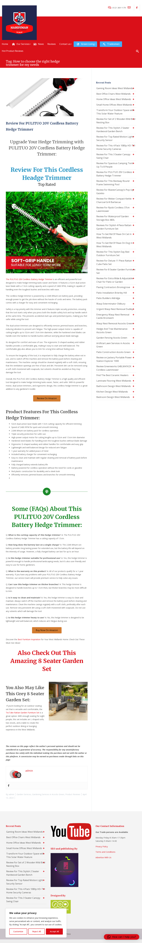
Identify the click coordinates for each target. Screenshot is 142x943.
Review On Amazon (47, 398)
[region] (36, 922)
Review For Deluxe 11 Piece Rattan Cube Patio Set (114, 262)
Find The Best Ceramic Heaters (112, 375)
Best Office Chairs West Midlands (113, 93)
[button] (121, 937)
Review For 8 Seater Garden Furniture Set (115, 271)
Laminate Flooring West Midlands (113, 380)
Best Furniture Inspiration (29, 639)
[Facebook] (8, 785)
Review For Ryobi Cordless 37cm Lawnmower (113, 209)
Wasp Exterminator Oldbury (110, 303)
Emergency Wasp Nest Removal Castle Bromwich (112, 316)
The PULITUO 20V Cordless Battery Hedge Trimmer (29, 279)
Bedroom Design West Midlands (113, 397)
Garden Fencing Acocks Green (111, 337)
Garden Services (24, 794)
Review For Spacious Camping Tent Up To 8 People (114, 165)
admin (11, 794)
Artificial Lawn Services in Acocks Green (113, 345)
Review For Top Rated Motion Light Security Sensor (114, 138)
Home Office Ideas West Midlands (113, 99)
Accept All (54, 931)
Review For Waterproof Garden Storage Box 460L (112, 218)
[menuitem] (5, 44)
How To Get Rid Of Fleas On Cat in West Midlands (113, 236)
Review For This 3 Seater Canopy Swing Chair (113, 156)
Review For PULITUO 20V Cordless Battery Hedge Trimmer (114, 174)
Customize (18, 931)
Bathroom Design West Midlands (113, 386)
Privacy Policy (102, 846)
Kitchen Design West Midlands (112, 391)
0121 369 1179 (119, 7)
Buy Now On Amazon (47, 630)
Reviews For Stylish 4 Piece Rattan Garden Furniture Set (113, 227)
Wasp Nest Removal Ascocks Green (114, 323)
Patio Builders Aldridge (108, 298)
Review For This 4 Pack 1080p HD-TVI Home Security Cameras (115, 147)
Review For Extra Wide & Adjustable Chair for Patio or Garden (114, 280)
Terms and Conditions (105, 852)
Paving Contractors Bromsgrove (113, 287)
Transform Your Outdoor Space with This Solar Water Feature (115, 112)
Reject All (36, 931)
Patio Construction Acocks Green (113, 352)
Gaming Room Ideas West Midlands (114, 88)
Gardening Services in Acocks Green (48, 794)
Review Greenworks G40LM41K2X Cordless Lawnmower (113, 368)
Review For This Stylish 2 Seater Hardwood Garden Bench (112, 129)
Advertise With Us (103, 857)
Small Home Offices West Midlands (114, 104)
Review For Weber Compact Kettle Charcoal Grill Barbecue (113, 200)
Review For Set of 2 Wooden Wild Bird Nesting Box (115, 120)
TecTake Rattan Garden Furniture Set (22, 712)
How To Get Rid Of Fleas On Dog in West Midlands (114, 244)
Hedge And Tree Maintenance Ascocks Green (111, 330)
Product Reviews (72, 794)
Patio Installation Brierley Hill (111, 292)
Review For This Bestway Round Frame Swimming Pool (112, 182)
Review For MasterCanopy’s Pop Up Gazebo (114, 191)
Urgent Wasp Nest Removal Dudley (114, 309)
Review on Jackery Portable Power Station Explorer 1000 (114, 359)
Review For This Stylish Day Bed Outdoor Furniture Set (112, 253)
